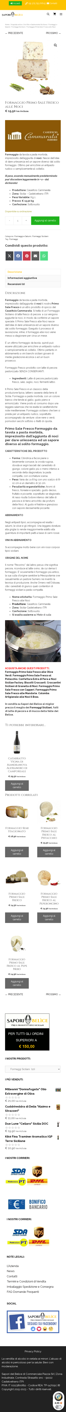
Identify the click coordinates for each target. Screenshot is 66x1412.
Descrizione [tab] (15, 272)
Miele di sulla (44, 614)
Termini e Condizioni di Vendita (26, 1281)
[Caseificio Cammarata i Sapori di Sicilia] (33, 136)
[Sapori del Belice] (12, 14)
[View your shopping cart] (54, 14)
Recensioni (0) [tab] (16, 284)
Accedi (16, 3)
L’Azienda (13, 1266)
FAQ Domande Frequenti (23, 1291)
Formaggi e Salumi (22, 236)
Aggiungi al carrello (45, 220)
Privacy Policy (33, 1351)
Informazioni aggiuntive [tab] (22, 278)
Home (7, 24)
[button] (55, 45)
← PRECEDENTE (14, 33)
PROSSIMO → (53, 33)
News (11, 1271)
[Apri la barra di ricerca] (48, 14)
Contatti (53, 3)
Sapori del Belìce (12, 1374)
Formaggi (13, 239)
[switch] (59, 1407)
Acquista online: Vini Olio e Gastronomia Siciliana (29, 24)
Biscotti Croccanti (35, 682)
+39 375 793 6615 (36, 3)
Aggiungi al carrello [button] (17, 785)
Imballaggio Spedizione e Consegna (30, 1286)
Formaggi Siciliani (18, 27)
